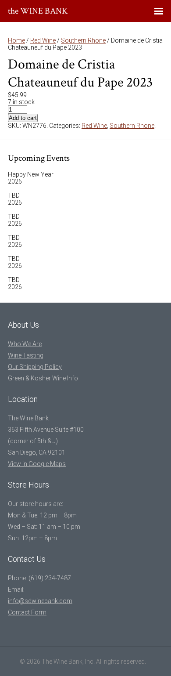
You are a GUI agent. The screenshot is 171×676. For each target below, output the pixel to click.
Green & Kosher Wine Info (43, 378)
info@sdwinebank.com (40, 600)
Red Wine (43, 40)
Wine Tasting (25, 355)
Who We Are (25, 343)
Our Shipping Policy (35, 366)
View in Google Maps (37, 463)
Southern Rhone (83, 40)
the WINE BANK (38, 11)
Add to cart (23, 118)
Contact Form (27, 612)
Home (16, 40)
